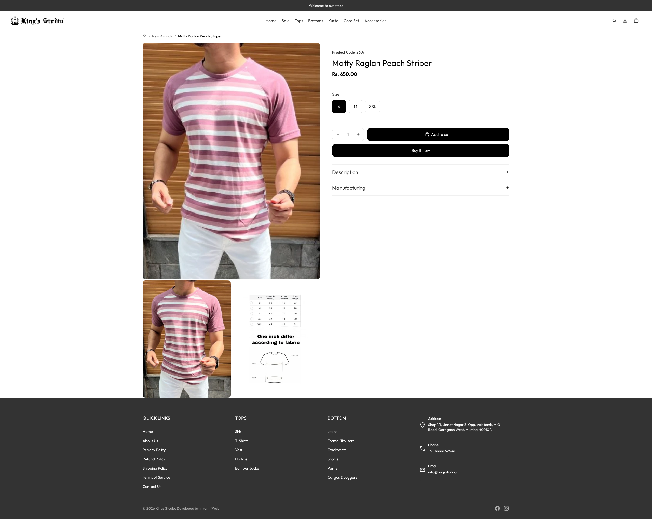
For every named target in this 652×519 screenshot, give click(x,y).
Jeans (332, 431)
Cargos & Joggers (342, 477)
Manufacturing (348, 187)
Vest (238, 449)
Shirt (239, 431)
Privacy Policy (154, 449)
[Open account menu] (625, 20)
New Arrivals (162, 36)
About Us (150, 440)
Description (345, 172)
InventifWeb (209, 508)
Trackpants (337, 449)
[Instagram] (506, 508)
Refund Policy (154, 459)
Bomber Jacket (248, 468)
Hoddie (241, 459)
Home (148, 431)
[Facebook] (497, 508)
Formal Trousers (341, 440)
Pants (332, 468)
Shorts (333, 459)
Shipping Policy (155, 468)
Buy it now (421, 150)
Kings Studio (165, 508)
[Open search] (614, 20)
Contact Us (152, 486)
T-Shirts (241, 440)
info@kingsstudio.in (443, 472)
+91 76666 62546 (441, 451)
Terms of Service (156, 477)
